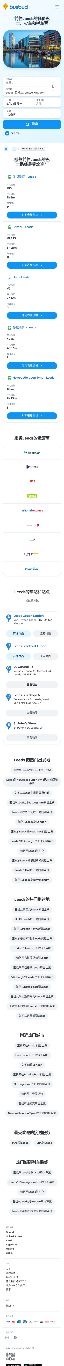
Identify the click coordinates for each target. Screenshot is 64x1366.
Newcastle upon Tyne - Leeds (33, 378)
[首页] (6, 149)
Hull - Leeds (21, 277)
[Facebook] (16, 1337)
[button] (53, 86)
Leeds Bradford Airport (30, 646)
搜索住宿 (15, 133)
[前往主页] (15, 6)
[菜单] (57, 7)
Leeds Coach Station (29, 616)
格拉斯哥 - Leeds (24, 327)
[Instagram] (7, 1337)
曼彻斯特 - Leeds (24, 177)
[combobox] (32, 81)
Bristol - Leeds (23, 227)
